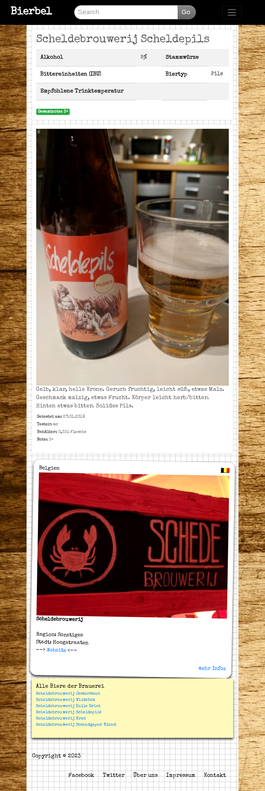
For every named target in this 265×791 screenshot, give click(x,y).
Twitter (114, 776)
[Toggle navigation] (232, 12)
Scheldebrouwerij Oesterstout (68, 694)
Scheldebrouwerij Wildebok (65, 700)
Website (55, 650)
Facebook (81, 776)
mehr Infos (212, 668)
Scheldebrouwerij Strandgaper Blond (76, 725)
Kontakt (215, 776)
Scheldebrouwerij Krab (61, 719)
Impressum (180, 776)
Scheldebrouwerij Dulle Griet (68, 706)
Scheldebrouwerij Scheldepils (68, 713)
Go (185, 12)
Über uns (145, 776)
